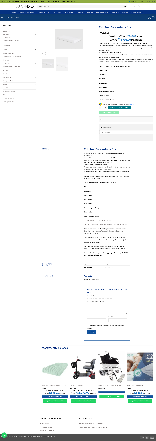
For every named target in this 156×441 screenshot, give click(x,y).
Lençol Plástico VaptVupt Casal (135, 385)
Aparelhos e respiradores (11, 40)
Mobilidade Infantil (44, 12)
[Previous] (45, 40)
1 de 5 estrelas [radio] (87, 298)
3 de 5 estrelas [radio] (95, 298)
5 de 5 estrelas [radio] (108, 298)
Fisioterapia (115, 12)
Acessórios (89, 12)
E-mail (110, 317)
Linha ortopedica (8, 77)
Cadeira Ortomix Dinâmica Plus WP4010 (110, 385)
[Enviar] (125, 6)
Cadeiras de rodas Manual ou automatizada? (93, 427)
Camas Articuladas (8, 53)
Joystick (5, 70)
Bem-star (10, 17)
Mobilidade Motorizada (27, 12)
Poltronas (79, 12)
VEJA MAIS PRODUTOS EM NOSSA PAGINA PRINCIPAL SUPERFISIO (106, 224)
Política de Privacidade (47, 430)
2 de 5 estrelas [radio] (90, 298)
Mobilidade (69, 12)
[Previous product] (153, 17)
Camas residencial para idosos (12, 56)
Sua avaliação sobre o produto (96, 301)
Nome (89, 317)
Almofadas (7, 37)
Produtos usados (137, 12)
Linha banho (58, 12)
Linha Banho (6, 74)
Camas (14, 12)
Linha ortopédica (102, 12)
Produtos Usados (8, 98)
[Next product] (149, 17)
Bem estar (125, 12)
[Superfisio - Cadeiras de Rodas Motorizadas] (25, 6)
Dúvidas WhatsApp (56, 401)
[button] (135, 6)
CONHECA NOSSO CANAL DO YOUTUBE (97, 220)
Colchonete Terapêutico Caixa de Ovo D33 (54, 385)
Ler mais (111, 392)
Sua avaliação (91, 295)
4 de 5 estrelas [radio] (101, 298)
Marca (5, 84)
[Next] (92, 40)
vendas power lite (8, 101)
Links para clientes (8, 81)
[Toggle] (35, 31)
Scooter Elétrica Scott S (76, 385)
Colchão (17, 17)
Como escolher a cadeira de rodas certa (91, 423)
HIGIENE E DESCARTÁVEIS (11, 67)
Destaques (6, 60)
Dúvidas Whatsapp (109, 112)
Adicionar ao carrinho (119, 107)
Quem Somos (44, 423)
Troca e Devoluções (46, 427)
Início (3, 17)
